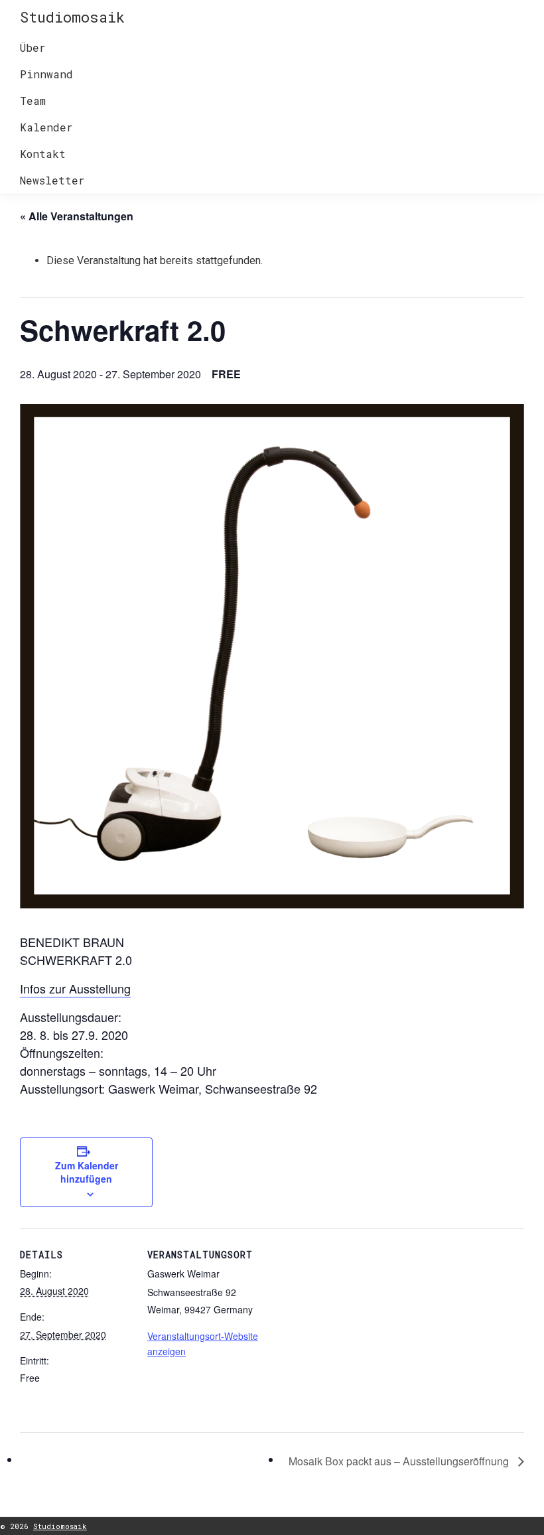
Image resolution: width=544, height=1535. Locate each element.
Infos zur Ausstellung (75, 988)
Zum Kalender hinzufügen (86, 1172)
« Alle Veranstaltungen (76, 216)
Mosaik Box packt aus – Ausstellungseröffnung (400, 1461)
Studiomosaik (72, 17)
